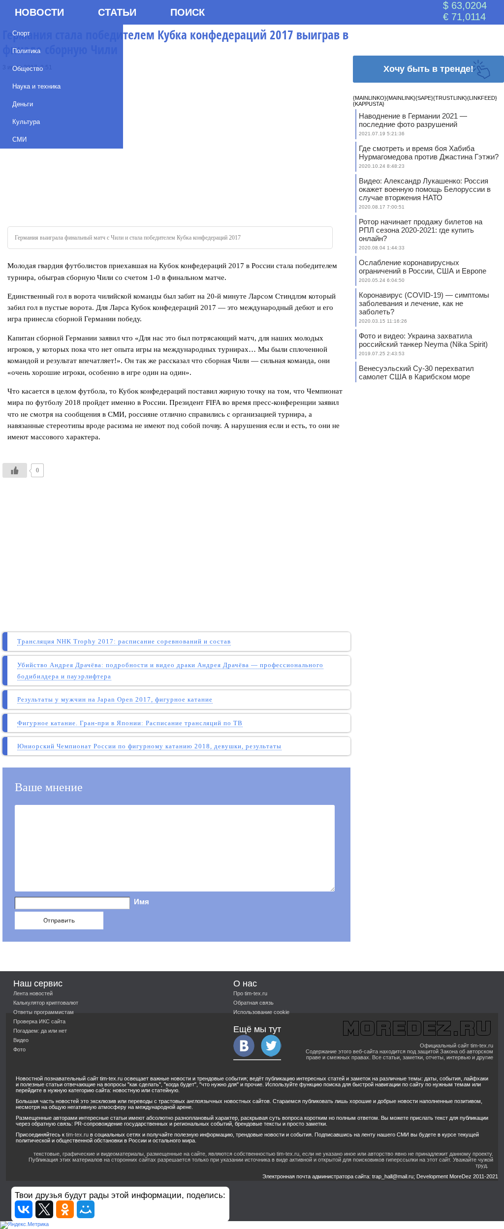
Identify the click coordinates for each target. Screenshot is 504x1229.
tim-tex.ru (77, 1134)
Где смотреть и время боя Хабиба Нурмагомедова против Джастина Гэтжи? (429, 152)
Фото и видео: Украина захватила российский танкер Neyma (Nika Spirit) (423, 340)
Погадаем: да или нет (40, 1031)
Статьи (117, 12)
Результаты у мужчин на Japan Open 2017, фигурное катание (115, 699)
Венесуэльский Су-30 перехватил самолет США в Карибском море (416, 372)
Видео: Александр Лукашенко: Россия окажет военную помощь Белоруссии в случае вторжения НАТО (425, 189)
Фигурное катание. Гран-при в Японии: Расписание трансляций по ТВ (130, 723)
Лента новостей (33, 993)
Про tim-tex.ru (250, 993)
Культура (26, 121)
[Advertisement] (176, 145)
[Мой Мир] (85, 1209)
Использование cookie (261, 1012)
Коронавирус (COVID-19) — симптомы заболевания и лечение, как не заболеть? (424, 303)
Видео (21, 1040)
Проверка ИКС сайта (39, 1021)
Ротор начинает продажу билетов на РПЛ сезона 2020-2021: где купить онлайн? (420, 230)
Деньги (22, 104)
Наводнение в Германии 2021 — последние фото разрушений (413, 120)
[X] (44, 1209)
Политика (26, 51)
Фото (19, 1049)
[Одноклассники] (65, 1209)
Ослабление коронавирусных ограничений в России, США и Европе (422, 266)
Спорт (21, 33)
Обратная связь (253, 1003)
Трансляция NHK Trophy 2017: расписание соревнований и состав (124, 641)
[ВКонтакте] (23, 1209)
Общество (27, 68)
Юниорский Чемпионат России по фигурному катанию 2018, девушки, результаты (149, 746)
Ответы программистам (43, 1012)
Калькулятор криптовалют (45, 1003)
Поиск (187, 12)
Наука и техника (36, 86)
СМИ (19, 139)
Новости (39, 12)
